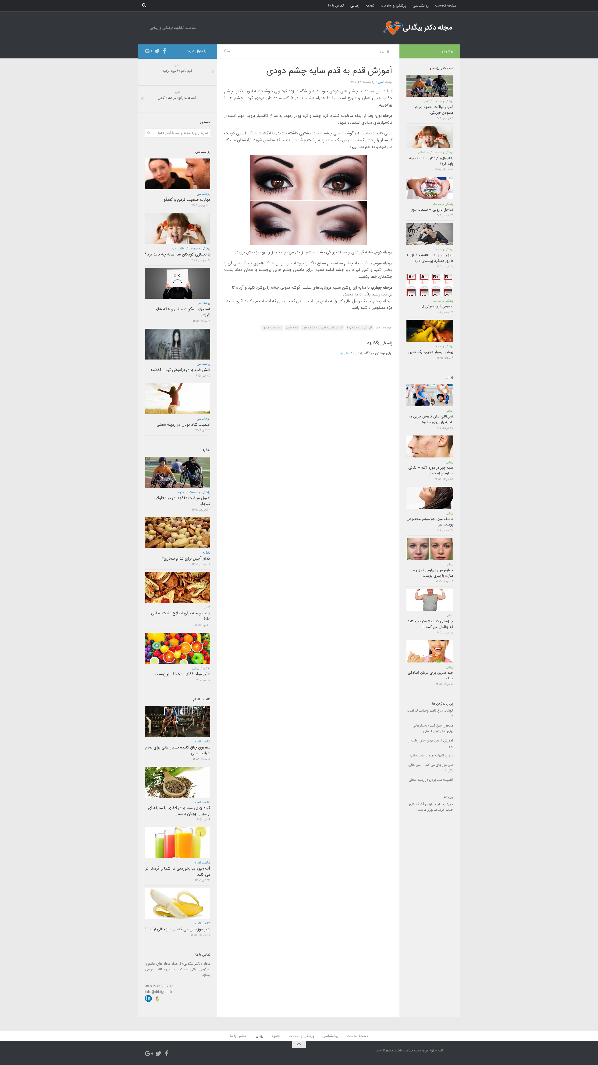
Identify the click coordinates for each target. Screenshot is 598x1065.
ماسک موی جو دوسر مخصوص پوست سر (430, 522)
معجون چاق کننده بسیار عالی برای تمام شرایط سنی (177, 750)
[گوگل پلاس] (149, 51)
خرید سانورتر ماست (431, 810)
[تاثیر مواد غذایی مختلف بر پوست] (177, 648)
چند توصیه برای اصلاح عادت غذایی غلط (180, 616)
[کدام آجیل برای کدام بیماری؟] (177, 532)
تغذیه (370, 6)
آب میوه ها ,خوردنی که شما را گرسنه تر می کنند (178, 871)
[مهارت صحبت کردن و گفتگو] (177, 173)
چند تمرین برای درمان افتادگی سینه (430, 675)
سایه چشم (292, 328)
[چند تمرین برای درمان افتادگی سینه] (429, 651)
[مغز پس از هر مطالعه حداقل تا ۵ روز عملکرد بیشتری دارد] (429, 234)
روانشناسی (421, 6)
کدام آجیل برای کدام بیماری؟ (186, 558)
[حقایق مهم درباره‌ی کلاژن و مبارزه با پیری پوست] (429, 549)
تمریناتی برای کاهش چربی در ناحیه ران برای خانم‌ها (431, 419)
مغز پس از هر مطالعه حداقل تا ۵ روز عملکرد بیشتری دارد (430, 258)
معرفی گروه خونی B (437, 306)
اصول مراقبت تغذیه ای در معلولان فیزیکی (182, 501)
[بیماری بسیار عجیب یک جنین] (429, 331)
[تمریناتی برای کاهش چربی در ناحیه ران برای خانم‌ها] (429, 395)
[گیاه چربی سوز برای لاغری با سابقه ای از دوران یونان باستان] (177, 782)
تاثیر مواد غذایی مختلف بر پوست (182, 674)
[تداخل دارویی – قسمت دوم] (429, 188)
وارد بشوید (348, 353)
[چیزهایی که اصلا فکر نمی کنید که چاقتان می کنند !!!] (429, 600)
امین (381, 82)
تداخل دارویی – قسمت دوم (432, 210)
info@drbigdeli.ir (158, 992)
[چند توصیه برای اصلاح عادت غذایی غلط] (177, 587)
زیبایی (354, 6)
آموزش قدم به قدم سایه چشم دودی (323, 328)
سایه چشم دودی (272, 328)
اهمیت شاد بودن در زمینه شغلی (183, 424)
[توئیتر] (157, 51)
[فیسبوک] (164, 51)
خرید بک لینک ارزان (439, 804)
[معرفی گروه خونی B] (429, 285)
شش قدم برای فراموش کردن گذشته (180, 370)
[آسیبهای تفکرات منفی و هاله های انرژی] (177, 283)
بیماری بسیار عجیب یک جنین (430, 352)
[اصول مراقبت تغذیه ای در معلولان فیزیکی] (177, 472)
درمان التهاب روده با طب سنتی (431, 755)
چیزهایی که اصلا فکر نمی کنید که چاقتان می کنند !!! (430, 624)
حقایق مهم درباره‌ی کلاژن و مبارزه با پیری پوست (433, 573)
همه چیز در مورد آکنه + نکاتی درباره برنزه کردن (430, 470)
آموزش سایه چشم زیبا (359, 328)
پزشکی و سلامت (393, 6)
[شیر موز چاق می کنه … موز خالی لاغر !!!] (177, 903)
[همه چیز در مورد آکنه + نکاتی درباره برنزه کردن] (429, 446)
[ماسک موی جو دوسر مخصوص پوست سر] (429, 498)
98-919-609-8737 (159, 986)
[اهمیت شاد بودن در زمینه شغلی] (177, 398)
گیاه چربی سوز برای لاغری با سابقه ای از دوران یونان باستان (179, 811)
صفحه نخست (445, 6)
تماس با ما (336, 6)
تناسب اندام (202, 741)
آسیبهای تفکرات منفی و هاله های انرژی (182, 312)
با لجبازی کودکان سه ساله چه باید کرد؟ (177, 254)
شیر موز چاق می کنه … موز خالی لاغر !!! (177, 929)
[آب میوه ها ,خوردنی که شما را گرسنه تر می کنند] (177, 842)
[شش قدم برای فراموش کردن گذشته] (177, 344)
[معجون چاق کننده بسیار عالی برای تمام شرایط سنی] (177, 721)
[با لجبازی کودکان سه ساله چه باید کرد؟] (177, 228)
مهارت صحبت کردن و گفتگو (187, 200)
